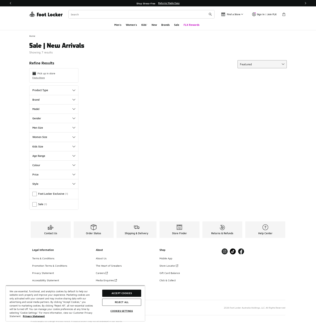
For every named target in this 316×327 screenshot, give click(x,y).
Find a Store (38, 77)
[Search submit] (210, 14)
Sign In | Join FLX (266, 14)
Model (36, 109)
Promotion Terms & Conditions (49, 265)
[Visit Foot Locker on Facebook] (241, 251)
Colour (36, 165)
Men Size (37, 127)
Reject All (122, 302)
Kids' (144, 24)
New (154, 24)
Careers (100, 272)
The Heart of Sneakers (109, 265)
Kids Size (37, 146)
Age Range (38, 155)
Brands (165, 24)
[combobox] (141, 14)
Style (35, 183)
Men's (117, 24)
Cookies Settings (121, 310)
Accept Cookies (122, 293)
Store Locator (167, 265)
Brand (36, 99)
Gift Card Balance (169, 272)
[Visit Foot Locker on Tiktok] (233, 251)
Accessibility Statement (45, 280)
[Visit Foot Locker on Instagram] (225, 251)
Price (35, 174)
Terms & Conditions (43, 258)
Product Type (40, 90)
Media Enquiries (105, 280)
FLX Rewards (192, 24)
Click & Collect (167, 280)
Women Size (39, 137)
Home (32, 36)
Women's (131, 24)
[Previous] (10, 3)
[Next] (305, 3)
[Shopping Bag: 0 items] (284, 14)
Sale (176, 24)
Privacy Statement (43, 272)
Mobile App (165, 258)
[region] (158, 3)
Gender (36, 118)
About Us (101, 258)
